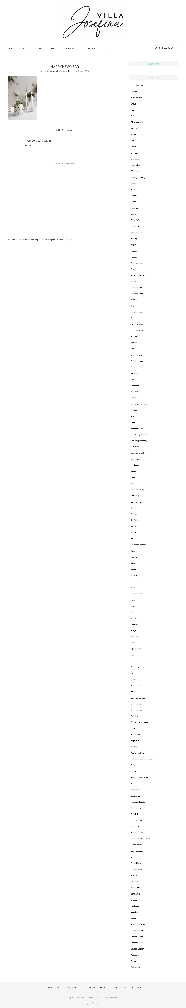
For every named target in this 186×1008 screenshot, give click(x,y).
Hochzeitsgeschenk (139, 434)
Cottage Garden (137, 949)
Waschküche (136, 869)
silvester (134, 575)
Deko (133, 269)
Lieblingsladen (137, 324)
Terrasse (134, 140)
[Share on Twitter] (65, 130)
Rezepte (53, 48)
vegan (133, 245)
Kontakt (108, 48)
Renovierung (136, 128)
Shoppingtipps (137, 710)
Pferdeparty (135, 171)
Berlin (133, 367)
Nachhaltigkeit (137, 943)
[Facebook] (162, 48)
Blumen (134, 483)
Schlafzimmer (136, 502)
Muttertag (135, 496)
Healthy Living (137, 833)
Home (10, 48)
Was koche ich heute (139, 722)
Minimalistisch (137, 937)
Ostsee (134, 410)
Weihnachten (136, 263)
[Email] (165, 48)
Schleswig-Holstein (139, 404)
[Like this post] (59, 130)
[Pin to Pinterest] (68, 130)
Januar (133, 569)
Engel (133, 661)
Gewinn (134, 606)
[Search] (176, 48)
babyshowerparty (138, 453)
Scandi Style (136, 888)
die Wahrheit (136, 520)
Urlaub (133, 104)
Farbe (133, 655)
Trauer (133, 679)
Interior (39, 48)
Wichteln (134, 514)
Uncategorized (137, 85)
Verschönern (136, 649)
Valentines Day (137, 428)
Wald (133, 588)
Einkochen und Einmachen (142, 759)
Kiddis (133, 214)
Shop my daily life (72, 48)
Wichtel (134, 300)
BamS (133, 532)
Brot (132, 857)
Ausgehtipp (135, 630)
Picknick (134, 716)
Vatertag (134, 637)
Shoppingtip (136, 704)
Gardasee (135, 465)
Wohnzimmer (136, 232)
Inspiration (23, 48)
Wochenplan (136, 967)
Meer (133, 422)
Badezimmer (136, 808)
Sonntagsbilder (137, 330)
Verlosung (135, 159)
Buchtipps (135, 667)
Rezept (134, 257)
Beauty (134, 343)
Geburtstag (135, 165)
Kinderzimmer (136, 288)
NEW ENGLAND (138, 924)
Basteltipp (135, 281)
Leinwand (134, 398)
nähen (133, 471)
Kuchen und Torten (138, 753)
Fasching (134, 208)
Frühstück (135, 826)
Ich (132, 539)
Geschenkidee (137, 294)
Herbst (133, 349)
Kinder (133, 183)
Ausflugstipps (136, 98)
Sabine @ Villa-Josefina (60, 71)
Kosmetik (135, 875)
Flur (132, 110)
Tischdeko (135, 385)
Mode (133, 643)
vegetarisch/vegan (138, 802)
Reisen (133, 765)
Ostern (133, 147)
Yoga (133, 551)
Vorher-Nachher (137, 459)
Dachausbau (136, 581)
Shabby (134, 900)
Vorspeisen (135, 790)
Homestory (135, 735)
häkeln (133, 563)
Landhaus (135, 906)
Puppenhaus (136, 612)
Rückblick (135, 447)
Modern (134, 918)
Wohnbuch (92, 48)
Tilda (133, 477)
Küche (133, 202)
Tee (132, 379)
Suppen (134, 771)
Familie (134, 92)
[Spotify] (169, 48)
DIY (132, 116)
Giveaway (135, 153)
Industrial (134, 912)
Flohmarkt (135, 624)
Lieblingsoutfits (137, 851)
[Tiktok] (172, 48)
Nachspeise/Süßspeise (140, 839)
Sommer (134, 392)
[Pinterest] (159, 48)
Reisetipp (134, 373)
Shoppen (134, 318)
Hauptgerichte (136, 820)
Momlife (134, 196)
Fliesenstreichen (137, 122)
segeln (133, 416)
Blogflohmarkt (136, 355)
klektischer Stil (137, 930)
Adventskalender (138, 275)
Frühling (134, 238)
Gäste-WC (135, 220)
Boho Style (135, 894)
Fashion (134, 336)
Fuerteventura (136, 845)
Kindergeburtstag (138, 177)
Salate (133, 783)
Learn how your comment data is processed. (60, 239)
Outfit (133, 728)
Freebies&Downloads (139, 777)
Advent (134, 306)
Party (133, 600)
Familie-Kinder (137, 814)
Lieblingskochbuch (138, 698)
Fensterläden (136, 594)
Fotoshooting (136, 312)
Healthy (134, 557)
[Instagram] (156, 48)
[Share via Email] (71, 130)
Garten (133, 134)
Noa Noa (134, 618)
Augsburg (135, 955)
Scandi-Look (136, 685)
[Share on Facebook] (62, 130)
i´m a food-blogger (138, 545)
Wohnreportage (137, 361)
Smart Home (136, 863)
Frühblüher (135, 226)
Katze (133, 526)
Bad (132, 673)
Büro (133, 190)
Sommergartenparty (139, 441)
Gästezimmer (136, 796)
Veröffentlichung (137, 490)
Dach (133, 508)
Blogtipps (134, 747)
